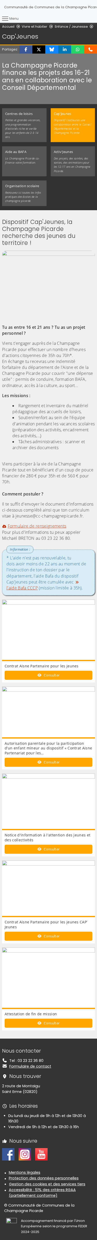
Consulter (51, 675)
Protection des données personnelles (44, 1178)
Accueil (8, 26)
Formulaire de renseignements (37, 526)
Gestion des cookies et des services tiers (47, 1184)
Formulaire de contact (30, 1066)
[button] (25, 49)
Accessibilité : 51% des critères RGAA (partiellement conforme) (42, 1192)
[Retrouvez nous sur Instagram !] (25, 1154)
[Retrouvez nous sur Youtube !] (41, 1154)
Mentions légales (24, 1172)
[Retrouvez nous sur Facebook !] (8, 1154)
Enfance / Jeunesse (71, 26)
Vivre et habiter (34, 26)
